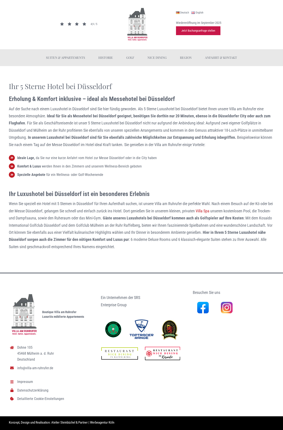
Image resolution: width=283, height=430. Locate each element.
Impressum (25, 382)
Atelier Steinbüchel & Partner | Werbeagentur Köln (82, 422)
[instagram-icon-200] (227, 303)
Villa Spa (202, 211)
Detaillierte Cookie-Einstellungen (40, 399)
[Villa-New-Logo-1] (137, 9)
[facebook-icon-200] (203, 303)
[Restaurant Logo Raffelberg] (119, 348)
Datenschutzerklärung (32, 390)
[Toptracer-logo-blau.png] (141, 321)
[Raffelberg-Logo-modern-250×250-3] (113, 322)
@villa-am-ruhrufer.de (38, 368)
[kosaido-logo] (170, 320)
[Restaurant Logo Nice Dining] (162, 346)
